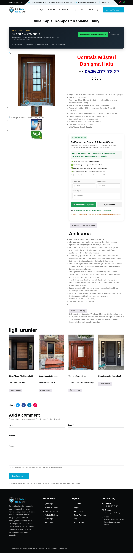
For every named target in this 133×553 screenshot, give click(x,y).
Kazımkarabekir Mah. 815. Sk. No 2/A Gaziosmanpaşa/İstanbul (51, 2)
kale (89, 317)
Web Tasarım (78, 522)
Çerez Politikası (79, 515)
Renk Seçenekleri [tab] (88, 225)
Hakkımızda (51, 10)
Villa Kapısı (49, 522)
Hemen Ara (115, 35)
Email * (70, 425)
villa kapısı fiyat (94, 322)
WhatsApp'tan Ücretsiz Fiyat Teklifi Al (93, 34)
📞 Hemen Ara (109, 205)
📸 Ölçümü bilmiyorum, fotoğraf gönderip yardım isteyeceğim (91, 210)
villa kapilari (90, 319)
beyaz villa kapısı (80, 317)
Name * (11, 425)
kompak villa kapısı (106, 317)
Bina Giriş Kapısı (51, 511)
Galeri (82, 10)
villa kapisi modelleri (103, 319)
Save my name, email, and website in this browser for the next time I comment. (37, 468)
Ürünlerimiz (63, 10)
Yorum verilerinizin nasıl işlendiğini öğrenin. (64, 483)
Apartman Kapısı (51, 508)
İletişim (90, 10)
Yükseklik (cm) (101, 181)
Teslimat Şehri (77, 191)
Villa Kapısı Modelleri (98, 314)
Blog (74, 10)
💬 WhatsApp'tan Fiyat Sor (83, 205)
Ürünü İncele (15, 390)
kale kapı (94, 317)
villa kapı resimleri (81, 322)
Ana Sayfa (39, 10)
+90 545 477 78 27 (108, 2)
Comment (13, 446)
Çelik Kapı (49, 504)
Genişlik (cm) (77, 181)
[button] (10, 53)
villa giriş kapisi (79, 319)
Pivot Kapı (49, 519)
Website (12, 435)
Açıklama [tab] (75, 225)
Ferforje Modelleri (51, 515)
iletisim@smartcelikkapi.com (87, 2)
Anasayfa (77, 504)
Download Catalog (77, 311)
